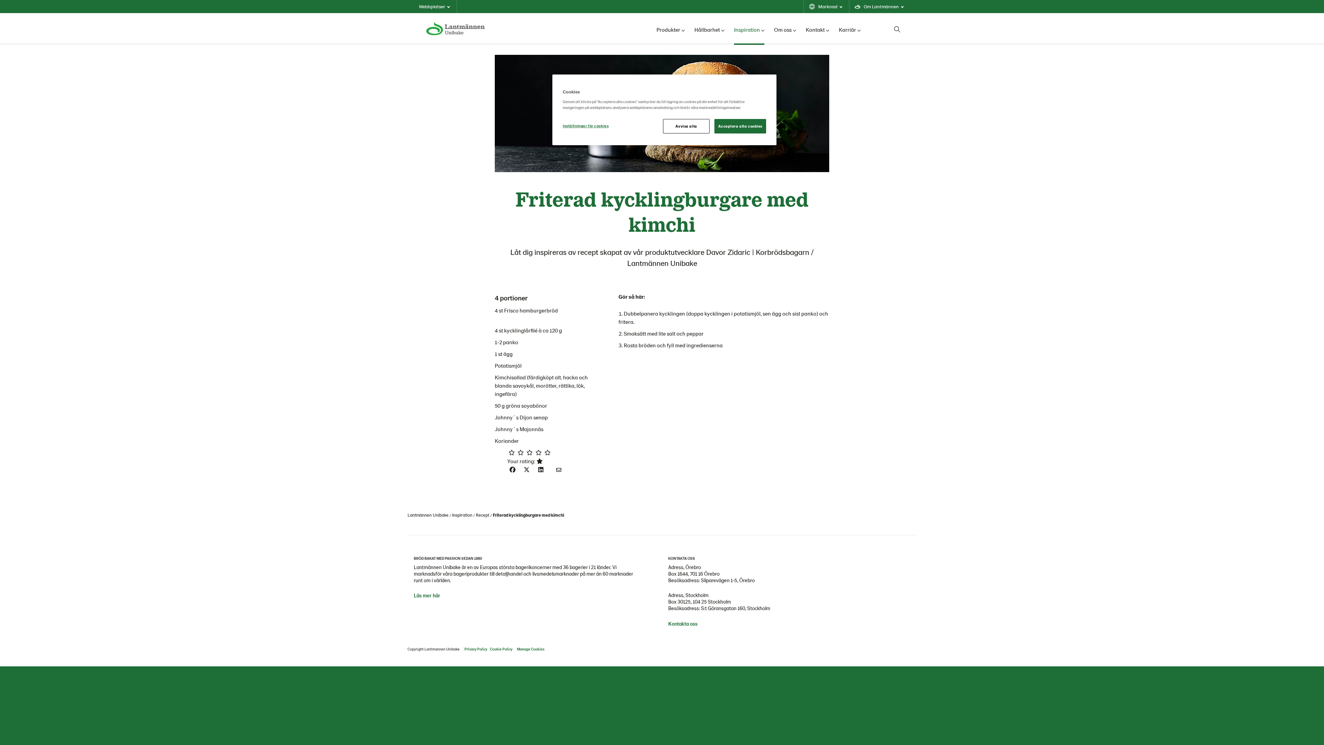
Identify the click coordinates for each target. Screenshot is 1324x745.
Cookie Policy (501, 649)
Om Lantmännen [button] (881, 6)
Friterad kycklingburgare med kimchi (528, 515)
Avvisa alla (686, 126)
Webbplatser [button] (432, 6)
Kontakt (815, 29)
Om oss (783, 29)
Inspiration (747, 29)
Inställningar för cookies (586, 125)
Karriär (847, 29)
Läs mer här (427, 595)
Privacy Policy (475, 649)
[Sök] (897, 29)
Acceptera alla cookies (740, 126)
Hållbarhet (707, 29)
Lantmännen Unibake (428, 515)
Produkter (668, 29)
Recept (482, 515)
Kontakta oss (683, 623)
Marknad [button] (827, 6)
